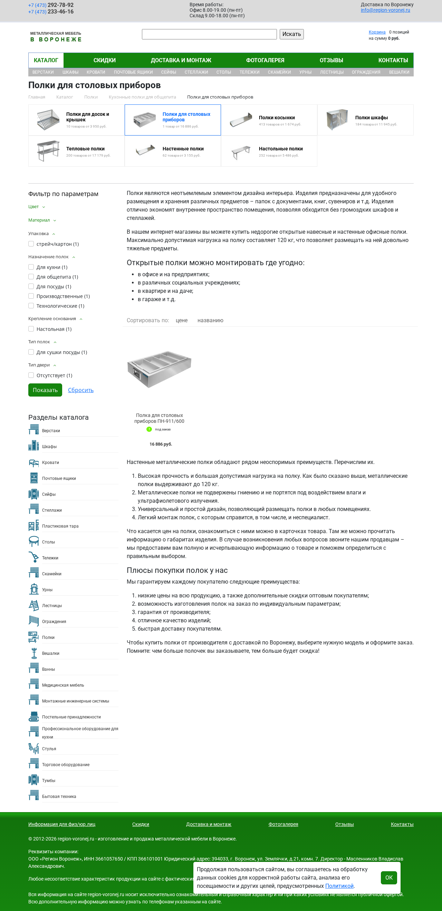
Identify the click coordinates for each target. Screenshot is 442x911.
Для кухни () (52, 267)
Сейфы (168, 72)
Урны (305, 72)
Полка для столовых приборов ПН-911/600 (159, 418)
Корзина (377, 32)
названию (210, 320)
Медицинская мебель (63, 685)
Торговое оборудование (65, 764)
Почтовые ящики (133, 72)
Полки (48, 637)
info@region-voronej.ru (385, 10)
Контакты (393, 60)
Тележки (250, 72)
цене (182, 320)
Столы (224, 72)
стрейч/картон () (58, 244)
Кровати (96, 72)
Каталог (46, 60)
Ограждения (366, 72)
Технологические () (60, 306)
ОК (389, 877)
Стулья (49, 748)
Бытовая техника (59, 796)
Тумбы (48, 780)
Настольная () (54, 329)
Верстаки (43, 72)
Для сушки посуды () (62, 352)
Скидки (105, 60)
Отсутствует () (54, 375)
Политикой (339, 886)
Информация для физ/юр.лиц (61, 824)
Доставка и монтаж (181, 60)
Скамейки (279, 72)
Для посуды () (54, 286)
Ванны (48, 669)
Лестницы (332, 72)
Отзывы (331, 60)
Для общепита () (57, 276)
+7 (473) (51, 5)
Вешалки (399, 72)
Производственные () (63, 296)
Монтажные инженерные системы (75, 701)
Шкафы (70, 72)
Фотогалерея (265, 60)
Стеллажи (196, 72)
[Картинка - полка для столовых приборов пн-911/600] (159, 370)
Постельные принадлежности (71, 717)
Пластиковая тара (60, 526)
